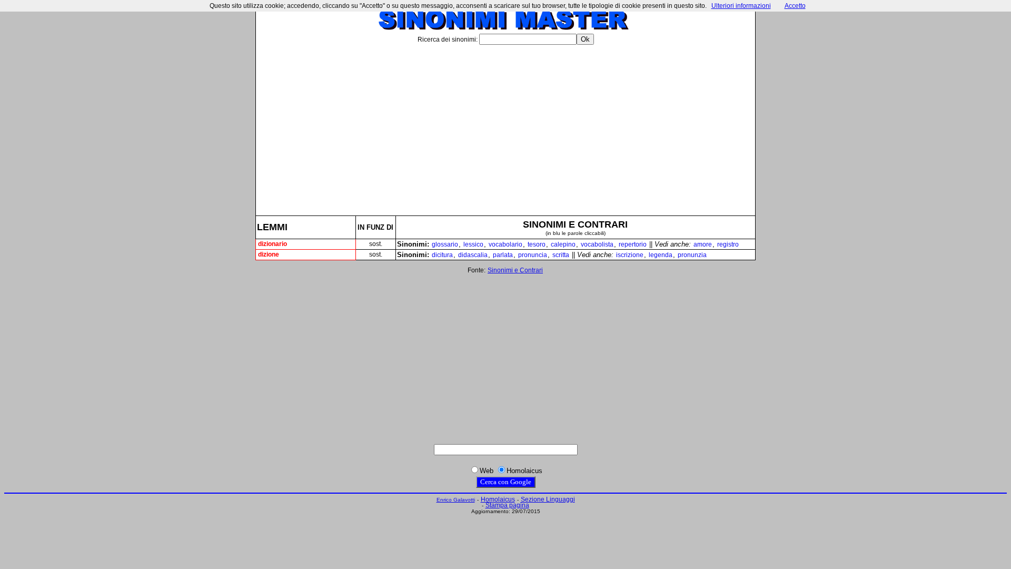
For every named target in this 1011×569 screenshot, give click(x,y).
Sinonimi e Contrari (515, 270)
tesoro (537, 244)
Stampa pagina (507, 505)
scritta (560, 255)
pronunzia (692, 255)
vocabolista (597, 244)
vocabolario (505, 244)
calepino (563, 244)
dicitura (442, 255)
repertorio (633, 244)
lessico (473, 244)
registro (728, 244)
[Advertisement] (505, 126)
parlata (503, 255)
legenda (660, 255)
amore (702, 244)
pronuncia (532, 255)
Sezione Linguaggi (548, 499)
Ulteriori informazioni (741, 5)
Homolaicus (498, 499)
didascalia (473, 255)
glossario (445, 244)
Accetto (795, 5)
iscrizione (629, 255)
